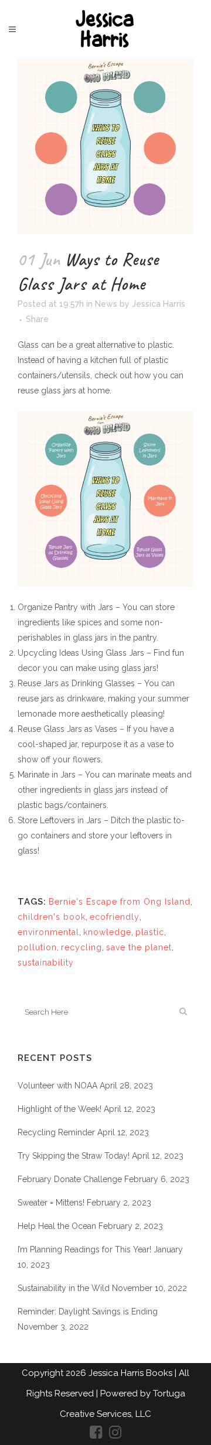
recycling (81, 947)
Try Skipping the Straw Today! (74, 1155)
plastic (149, 932)
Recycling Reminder (56, 1132)
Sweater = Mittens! (51, 1202)
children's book (52, 917)
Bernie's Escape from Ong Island (119, 901)
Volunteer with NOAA (57, 1085)
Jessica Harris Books (132, 1373)
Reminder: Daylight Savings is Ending (88, 1311)
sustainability (46, 962)
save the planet (139, 947)
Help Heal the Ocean (57, 1226)
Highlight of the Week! (59, 1109)
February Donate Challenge (70, 1179)
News (106, 304)
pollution (37, 947)
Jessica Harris (158, 304)
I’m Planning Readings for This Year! (84, 1249)
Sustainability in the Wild (64, 1288)
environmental (48, 932)
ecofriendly (114, 917)
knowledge (107, 932)
